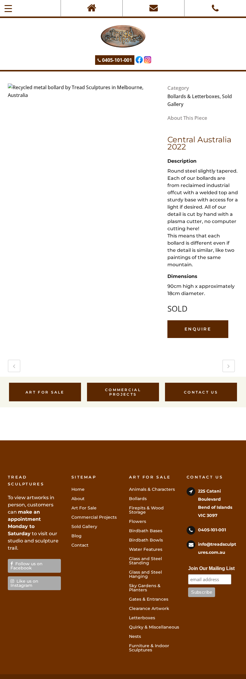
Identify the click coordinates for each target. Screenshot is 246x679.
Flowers (137, 521)
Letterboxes (142, 618)
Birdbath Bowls (146, 540)
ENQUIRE (197, 329)
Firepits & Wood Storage (146, 510)
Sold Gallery (84, 526)
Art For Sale (84, 508)
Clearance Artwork (149, 608)
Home (78, 489)
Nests (135, 636)
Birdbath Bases (145, 531)
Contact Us (201, 392)
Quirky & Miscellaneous (154, 627)
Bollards (138, 498)
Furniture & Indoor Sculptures (149, 648)
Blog (76, 536)
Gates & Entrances (148, 599)
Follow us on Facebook (26, 566)
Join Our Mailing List (211, 568)
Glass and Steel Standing (145, 561)
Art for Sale (45, 392)
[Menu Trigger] (8, 8)
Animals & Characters (152, 489)
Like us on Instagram (24, 583)
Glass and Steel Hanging (145, 574)
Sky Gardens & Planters (144, 588)
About (78, 498)
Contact (79, 545)
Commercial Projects (123, 392)
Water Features (145, 549)
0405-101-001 (116, 60)
